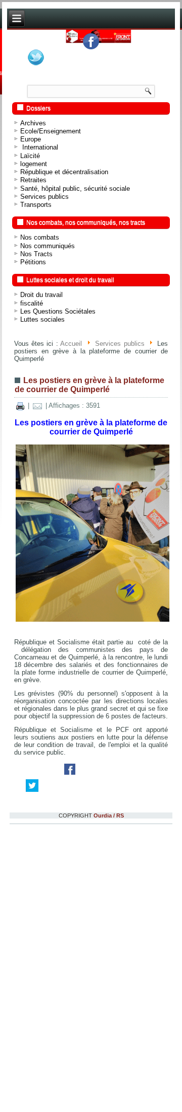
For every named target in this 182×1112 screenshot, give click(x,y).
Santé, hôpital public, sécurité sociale (75, 382)
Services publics (44, 390)
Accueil (71, 537)
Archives (33, 316)
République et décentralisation (64, 365)
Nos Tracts (36, 447)
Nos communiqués (47, 439)
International (39, 340)
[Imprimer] (20, 599)
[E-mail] (37, 599)
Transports (36, 398)
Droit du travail (41, 488)
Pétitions (33, 455)
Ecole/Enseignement (50, 324)
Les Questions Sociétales (58, 504)
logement (33, 357)
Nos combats (39, 430)
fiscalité (31, 496)
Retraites (33, 373)
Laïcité (30, 349)
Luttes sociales (42, 512)
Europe (30, 332)
